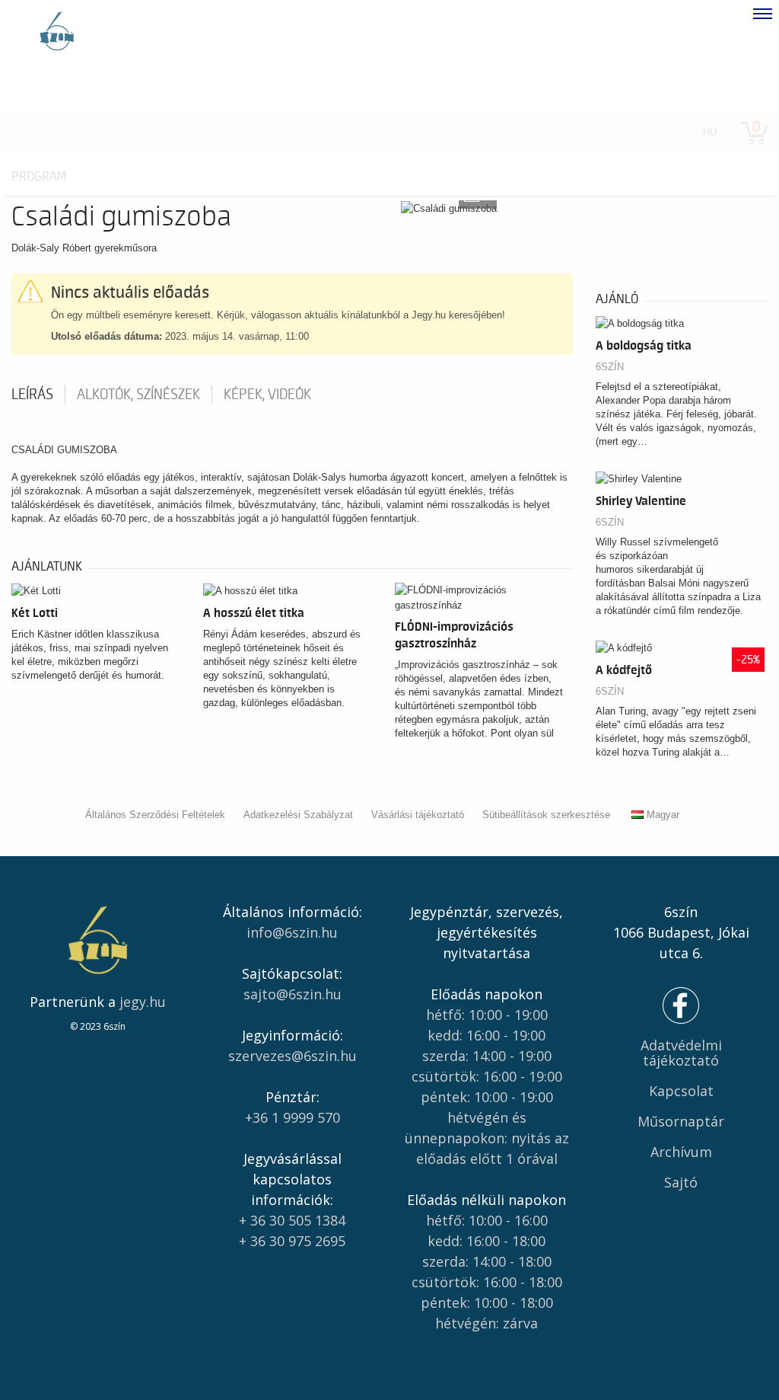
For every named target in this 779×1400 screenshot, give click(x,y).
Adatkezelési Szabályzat (298, 814)
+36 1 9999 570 (292, 1117)
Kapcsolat (681, 1091)
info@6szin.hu (292, 932)
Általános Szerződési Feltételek (155, 814)
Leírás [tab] (32, 394)
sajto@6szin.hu (292, 994)
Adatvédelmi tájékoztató (681, 1052)
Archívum (681, 1152)
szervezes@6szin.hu (292, 1056)
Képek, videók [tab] (267, 394)
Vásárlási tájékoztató (417, 814)
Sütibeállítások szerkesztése (546, 814)
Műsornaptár (681, 1121)
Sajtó (681, 1182)
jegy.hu (142, 1001)
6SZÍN (610, 366)
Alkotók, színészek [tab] (138, 394)
